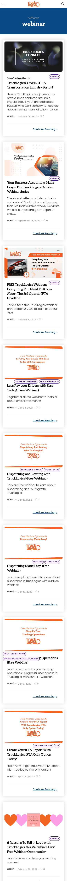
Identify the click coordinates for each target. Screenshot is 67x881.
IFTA (57, 759)
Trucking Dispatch (31, 479)
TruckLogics (52, 479)
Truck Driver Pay (49, 391)
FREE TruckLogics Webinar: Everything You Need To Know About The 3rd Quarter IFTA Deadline (32, 300)
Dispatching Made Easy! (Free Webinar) (29, 581)
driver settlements (26, 391)
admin (10, 120)
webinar (54, 77)
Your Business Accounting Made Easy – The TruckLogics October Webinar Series (31, 194)
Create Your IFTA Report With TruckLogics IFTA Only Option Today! (29, 768)
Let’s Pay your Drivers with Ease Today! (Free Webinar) (32, 396)
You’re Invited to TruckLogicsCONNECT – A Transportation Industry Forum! (31, 85)
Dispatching (52, 575)
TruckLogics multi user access (21, 672)
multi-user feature (14, 667)
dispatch (38, 575)
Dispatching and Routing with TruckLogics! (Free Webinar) (30, 487)
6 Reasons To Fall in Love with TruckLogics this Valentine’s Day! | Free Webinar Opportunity (30, 863)
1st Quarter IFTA (43, 759)
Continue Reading (44, 133)
